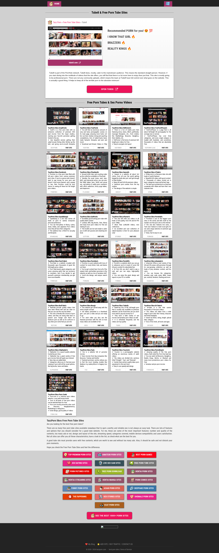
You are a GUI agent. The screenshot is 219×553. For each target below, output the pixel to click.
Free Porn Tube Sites (71, 22)
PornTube (54, 281)
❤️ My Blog (90, 544)
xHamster (150, 281)
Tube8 (118, 325)
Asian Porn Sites (112, 488)
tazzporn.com (101, 549)
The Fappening (79, 496)
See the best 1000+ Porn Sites (111, 515)
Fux (86, 370)
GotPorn (86, 236)
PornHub (150, 236)
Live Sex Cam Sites (112, 463)
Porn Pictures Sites (79, 471)
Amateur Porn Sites (111, 454)
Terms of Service (126, 549)
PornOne (86, 281)
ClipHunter (54, 370)
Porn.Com (54, 414)
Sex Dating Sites (79, 463)
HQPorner (118, 148)
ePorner (118, 236)
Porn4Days (150, 370)
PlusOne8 (86, 192)
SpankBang (54, 236)
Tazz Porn (57, 22)
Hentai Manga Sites (112, 480)
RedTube (54, 325)
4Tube (150, 192)
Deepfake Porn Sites (144, 488)
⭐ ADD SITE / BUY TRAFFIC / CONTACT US (115, 544)
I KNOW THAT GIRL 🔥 (121, 36)
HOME (56, 4)
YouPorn (86, 148)
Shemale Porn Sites (144, 496)
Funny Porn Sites (79, 488)
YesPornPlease (150, 148)
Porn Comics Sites (144, 480)
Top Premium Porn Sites (79, 454)
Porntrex (54, 192)
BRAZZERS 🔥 (116, 42)
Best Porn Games (144, 454)
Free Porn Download (112, 471)
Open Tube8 (108, 89)
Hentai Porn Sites (144, 471)
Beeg (86, 325)
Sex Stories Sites (112, 496)
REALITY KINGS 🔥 (119, 48)
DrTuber (150, 325)
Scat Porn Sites (112, 505)
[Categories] (168, 4)
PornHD (118, 281)
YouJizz (118, 370)
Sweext (118, 192)
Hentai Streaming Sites (79, 480)
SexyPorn (54, 148)
